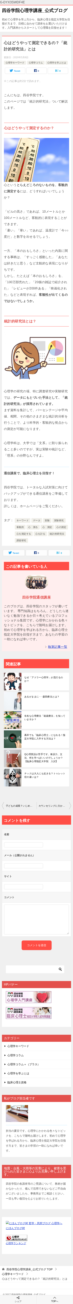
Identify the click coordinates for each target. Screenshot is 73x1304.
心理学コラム (36, 62)
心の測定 (61, 527)
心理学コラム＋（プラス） (23, 1064)
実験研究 (59, 520)
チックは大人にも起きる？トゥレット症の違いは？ (44, 775)
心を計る (40, 533)
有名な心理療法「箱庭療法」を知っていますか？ (44, 718)
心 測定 (47, 527)
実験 (47, 520)
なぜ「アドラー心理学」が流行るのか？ (43, 679)
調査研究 (21, 540)
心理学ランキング (16, 1243)
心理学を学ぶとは (56, 62)
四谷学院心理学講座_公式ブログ (35, 10)
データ (36, 520)
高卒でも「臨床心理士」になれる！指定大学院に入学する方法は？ (44, 737)
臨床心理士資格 (16, 1082)
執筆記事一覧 (57, 646)
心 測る (33, 527)
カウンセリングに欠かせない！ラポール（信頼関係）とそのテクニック (55, 805)
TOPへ (54, 1301)
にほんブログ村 (15, 1228)
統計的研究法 (57, 533)
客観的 (20, 527)
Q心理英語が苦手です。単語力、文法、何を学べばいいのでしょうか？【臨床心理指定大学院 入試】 (43, 758)
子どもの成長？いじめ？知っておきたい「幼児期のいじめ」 (21, 805)
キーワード (23, 520)
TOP (29, 1269)
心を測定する (24, 533)
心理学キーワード (15, 62)
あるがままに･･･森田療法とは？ (41, 696)
